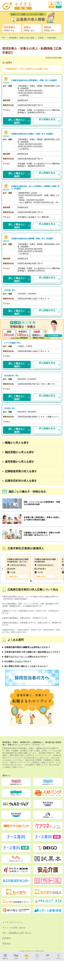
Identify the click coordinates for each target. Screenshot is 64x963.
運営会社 (6, 943)
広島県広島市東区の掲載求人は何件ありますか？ (27, 647)
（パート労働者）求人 (12, 342)
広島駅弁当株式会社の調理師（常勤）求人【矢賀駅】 (32, 238)
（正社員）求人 (9, 290)
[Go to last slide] (2, 568)
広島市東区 (51, 37)
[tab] (31, 581)
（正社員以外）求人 (11, 375)
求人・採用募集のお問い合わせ (16, 932)
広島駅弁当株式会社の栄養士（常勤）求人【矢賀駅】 (32, 133)
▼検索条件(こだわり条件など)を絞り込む (27, 68)
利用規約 (6, 938)
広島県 (40, 37)
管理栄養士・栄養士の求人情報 (21, 37)
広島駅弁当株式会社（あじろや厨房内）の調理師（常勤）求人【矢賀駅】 (35, 187)
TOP (3, 37)
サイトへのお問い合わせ (13, 927)
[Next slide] (61, 568)
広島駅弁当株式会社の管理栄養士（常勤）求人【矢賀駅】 (34, 80)
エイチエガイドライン (12, 922)
